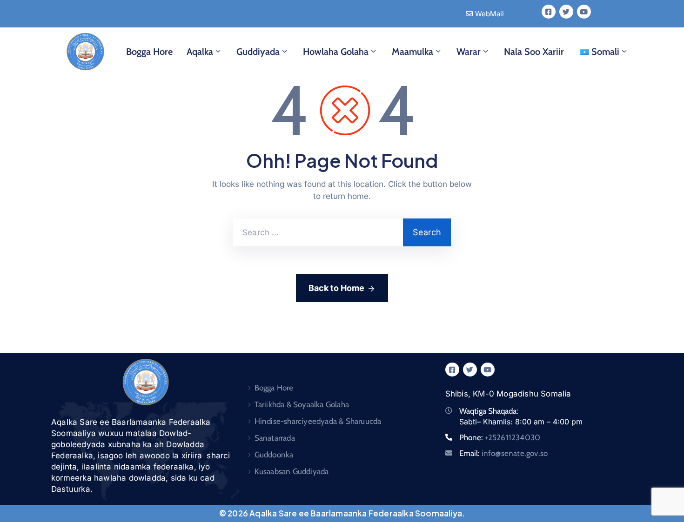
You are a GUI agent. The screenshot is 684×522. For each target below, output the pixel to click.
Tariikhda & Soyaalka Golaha (302, 404)
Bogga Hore (149, 51)
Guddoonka (274, 454)
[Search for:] (318, 232)
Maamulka (412, 51)
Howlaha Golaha (336, 51)
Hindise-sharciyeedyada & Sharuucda (318, 421)
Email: (503, 453)
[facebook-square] (549, 12)
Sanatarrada (275, 438)
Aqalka (200, 51)
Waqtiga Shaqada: (488, 411)
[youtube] (584, 12)
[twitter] (566, 12)
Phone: (500, 437)
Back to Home (336, 288)
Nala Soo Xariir (534, 51)
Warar (468, 51)
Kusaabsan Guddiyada (292, 471)
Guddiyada (258, 51)
